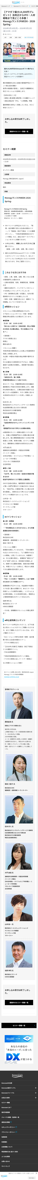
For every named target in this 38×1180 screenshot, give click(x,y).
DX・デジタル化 (29, 37)
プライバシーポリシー (8, 1132)
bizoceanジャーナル (8, 1093)
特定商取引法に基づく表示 (10, 1152)
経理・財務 (18, 37)
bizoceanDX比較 (7, 1083)
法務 (10, 37)
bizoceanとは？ (7, 1107)
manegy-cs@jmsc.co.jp (11, 677)
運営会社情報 (6, 1122)
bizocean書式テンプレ (9, 1088)
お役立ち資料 (6, 1098)
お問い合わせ (6, 1161)
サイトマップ (6, 1166)
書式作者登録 (6, 1112)
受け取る (31, 1178)
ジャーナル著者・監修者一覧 (10, 1117)
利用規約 (4, 1142)
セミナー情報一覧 (19, 1025)
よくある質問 (6, 1156)
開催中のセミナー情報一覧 (19, 131)
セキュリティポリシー (8, 1127)
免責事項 (4, 1137)
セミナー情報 (6, 1103)
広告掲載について (7, 1147)
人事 (5, 37)
